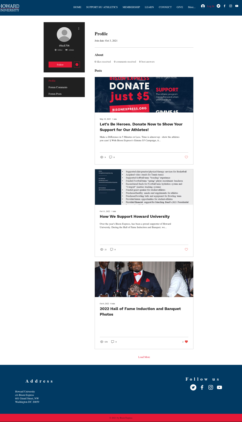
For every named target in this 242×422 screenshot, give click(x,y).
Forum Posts (55, 93)
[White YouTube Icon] (237, 6)
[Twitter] (193, 387)
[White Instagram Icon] (230, 6)
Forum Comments (58, 87)
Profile (52, 80)
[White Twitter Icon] (218, 6)
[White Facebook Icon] (224, 6)
